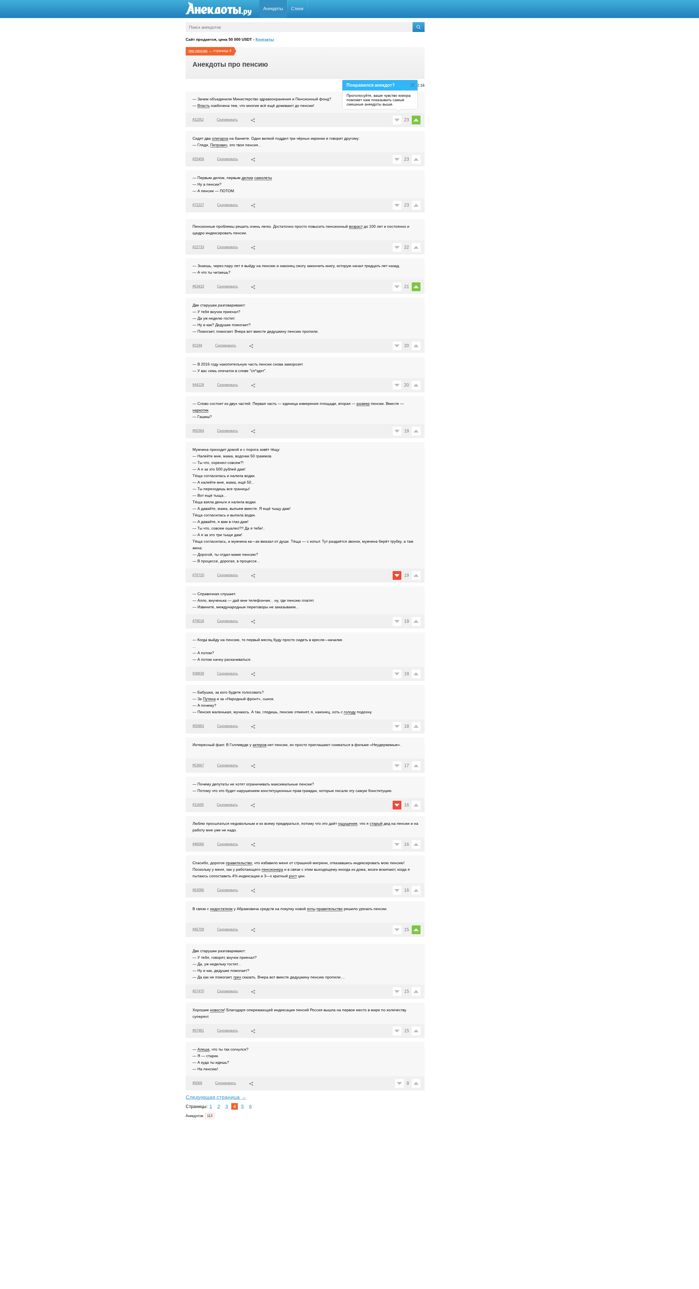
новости (217, 1010)
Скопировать (227, 120)
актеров (259, 745)
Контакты (265, 39)
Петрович (218, 145)
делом (247, 178)
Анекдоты (273, 8)
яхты (311, 909)
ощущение (347, 823)
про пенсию (198, 51)
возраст (356, 226)
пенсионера (272, 869)
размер (363, 403)
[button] (253, 119)
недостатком (221, 909)
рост (293, 876)
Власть (203, 105)
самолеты (263, 178)
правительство (239, 863)
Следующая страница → (216, 1097)
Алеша (203, 1049)
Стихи (297, 8)
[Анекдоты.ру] (218, 9)
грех (237, 977)
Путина (209, 699)
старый (376, 823)
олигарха (220, 138)
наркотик (200, 410)
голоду (350, 712)
